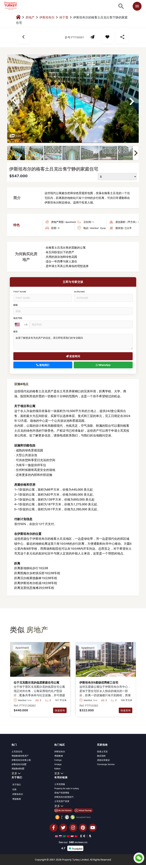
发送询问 (74, 356)
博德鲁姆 (58, 755)
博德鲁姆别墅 (18, 768)
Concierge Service (106, 764)
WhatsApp (104, 365)
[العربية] (65, 836)
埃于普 (63, 17)
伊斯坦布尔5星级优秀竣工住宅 (98, 682)
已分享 (128, 228)
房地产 (30, 17)
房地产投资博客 (61, 792)
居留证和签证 (103, 760)
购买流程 (101, 755)
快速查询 (60, 710)
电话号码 (17, 318)
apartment (70, 222)
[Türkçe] (76, 836)
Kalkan (57, 768)
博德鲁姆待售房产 (20, 755)
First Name (19, 291)
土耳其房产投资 (61, 801)
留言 (15, 331)
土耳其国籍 (59, 784)
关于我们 (16, 784)
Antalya (57, 764)
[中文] (69, 836)
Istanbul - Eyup (98, 228)
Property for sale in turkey (66, 788)
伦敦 (14, 789)
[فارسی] (72, 836)
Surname (79, 291)
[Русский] (61, 836)
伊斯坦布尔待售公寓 (21, 760)
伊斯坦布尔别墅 (19, 764)
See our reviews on (73, 842)
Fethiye (58, 760)
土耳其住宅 (17, 751)
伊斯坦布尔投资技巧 (64, 797)
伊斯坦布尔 (46, 17)
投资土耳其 (102, 751)
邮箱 (15, 305)
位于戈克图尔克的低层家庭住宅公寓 (36, 682)
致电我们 (44, 365)
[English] (57, 836)
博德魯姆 (16, 799)
